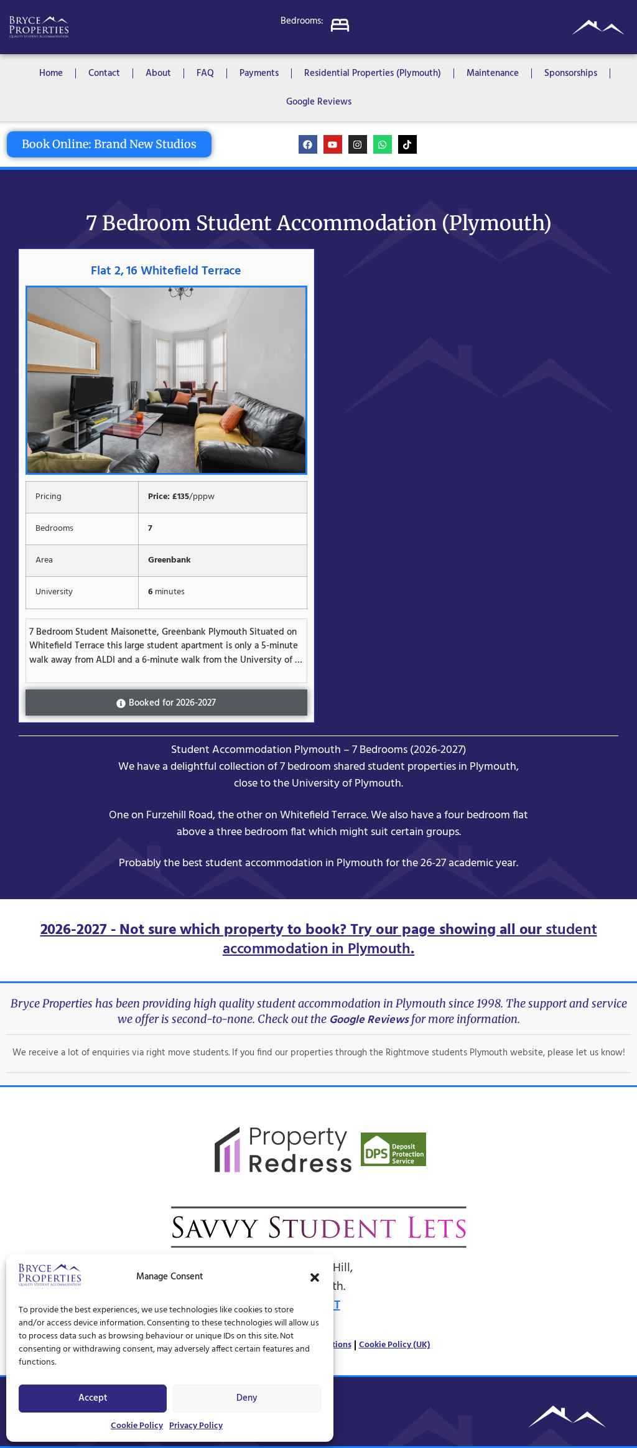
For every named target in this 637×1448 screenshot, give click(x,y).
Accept (93, 1398)
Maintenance (493, 73)
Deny (247, 1398)
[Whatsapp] (382, 144)
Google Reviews (318, 102)
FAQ (205, 73)
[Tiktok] (407, 144)
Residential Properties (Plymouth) (372, 73)
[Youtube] (332, 144)
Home (51, 73)
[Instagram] (357, 144)
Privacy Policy (196, 1426)
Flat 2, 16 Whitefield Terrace (166, 271)
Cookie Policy (137, 1426)
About (158, 73)
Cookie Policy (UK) (394, 1345)
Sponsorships (570, 73)
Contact (104, 73)
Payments (259, 73)
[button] (315, 1277)
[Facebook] (308, 144)
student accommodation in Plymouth (410, 939)
